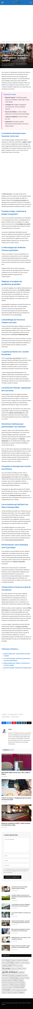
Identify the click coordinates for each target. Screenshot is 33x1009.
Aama (10, 729)
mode (27, 978)
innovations (12, 975)
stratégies (17, 984)
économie (14, 992)
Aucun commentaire (21, 63)
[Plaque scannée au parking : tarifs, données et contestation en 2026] (6, 948)
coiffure (17, 962)
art (3, 960)
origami (21, 980)
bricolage (11, 962)
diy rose (21, 714)
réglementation (5, 984)
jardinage (18, 975)
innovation (5, 975)
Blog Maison (6, 51)
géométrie (21, 972)
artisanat (4, 714)
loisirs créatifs (5, 978)
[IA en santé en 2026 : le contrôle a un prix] (6, 915)
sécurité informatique (7, 987)
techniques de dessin (19, 987)
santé (11, 984)
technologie (6, 990)
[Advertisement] (16, 23)
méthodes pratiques (6, 980)
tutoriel (4, 992)
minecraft (22, 978)
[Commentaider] (16, 2)
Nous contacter (22, 1002)
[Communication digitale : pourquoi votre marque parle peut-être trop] (6, 923)
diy (14, 965)
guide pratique (9, 972)
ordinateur (15, 980)
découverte (19, 965)
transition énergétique (16, 990)
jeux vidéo (24, 975)
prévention (17, 982)
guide (24, 968)
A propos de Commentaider (11, 1002)
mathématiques (14, 978)
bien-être (4, 962)
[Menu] (3, 2)
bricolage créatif (13, 714)
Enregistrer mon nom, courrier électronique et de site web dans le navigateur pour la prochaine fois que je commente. (16, 871)
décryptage (6, 968)
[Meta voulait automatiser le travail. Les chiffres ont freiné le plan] (6, 931)
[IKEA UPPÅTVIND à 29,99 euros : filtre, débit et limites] (16, 762)
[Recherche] (30, 2)
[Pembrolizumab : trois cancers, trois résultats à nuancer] (6, 939)
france (20, 968)
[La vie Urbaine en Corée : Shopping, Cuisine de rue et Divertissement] (6, 906)
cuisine (4, 965)
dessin (10, 965)
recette (22, 982)
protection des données (7, 982)
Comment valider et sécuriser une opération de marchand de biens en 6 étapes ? (21, 897)
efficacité (14, 968)
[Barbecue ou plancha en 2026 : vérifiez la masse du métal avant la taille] (16, 813)
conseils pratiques (25, 962)
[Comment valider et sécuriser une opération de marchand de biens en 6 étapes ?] (6, 897)
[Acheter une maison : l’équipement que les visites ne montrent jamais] (16, 787)
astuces (14, 960)
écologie (9, 992)
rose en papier (14, 716)
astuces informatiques (22, 960)
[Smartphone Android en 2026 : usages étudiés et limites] (6, 889)
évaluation (21, 992)
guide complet (5, 716)
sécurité (23, 984)
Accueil (3, 41)
